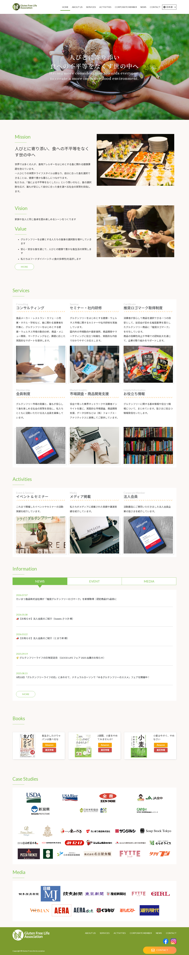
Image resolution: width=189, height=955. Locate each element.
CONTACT (171, 933)
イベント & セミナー (32, 496)
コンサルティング (30, 308)
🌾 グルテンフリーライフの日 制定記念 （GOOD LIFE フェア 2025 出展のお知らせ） (61, 657)
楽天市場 (49, 750)
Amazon (49, 745)
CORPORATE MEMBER (141, 933)
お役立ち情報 (134, 394)
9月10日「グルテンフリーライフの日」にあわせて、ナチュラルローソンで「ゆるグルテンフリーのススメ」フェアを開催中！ (83, 677)
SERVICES (105, 933)
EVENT (94, 581)
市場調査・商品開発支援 (89, 394)
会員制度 (23, 394)
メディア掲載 (80, 496)
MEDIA (149, 581)
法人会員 (131, 496)
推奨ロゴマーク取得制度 (143, 308)
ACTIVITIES (120, 933)
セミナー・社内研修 (86, 308)
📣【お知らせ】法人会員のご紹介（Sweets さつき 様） (45, 618)
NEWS (40, 581)
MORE (24, 266)
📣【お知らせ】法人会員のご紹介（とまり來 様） (42, 638)
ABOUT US (90, 933)
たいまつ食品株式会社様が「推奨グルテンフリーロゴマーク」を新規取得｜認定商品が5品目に (66, 599)
